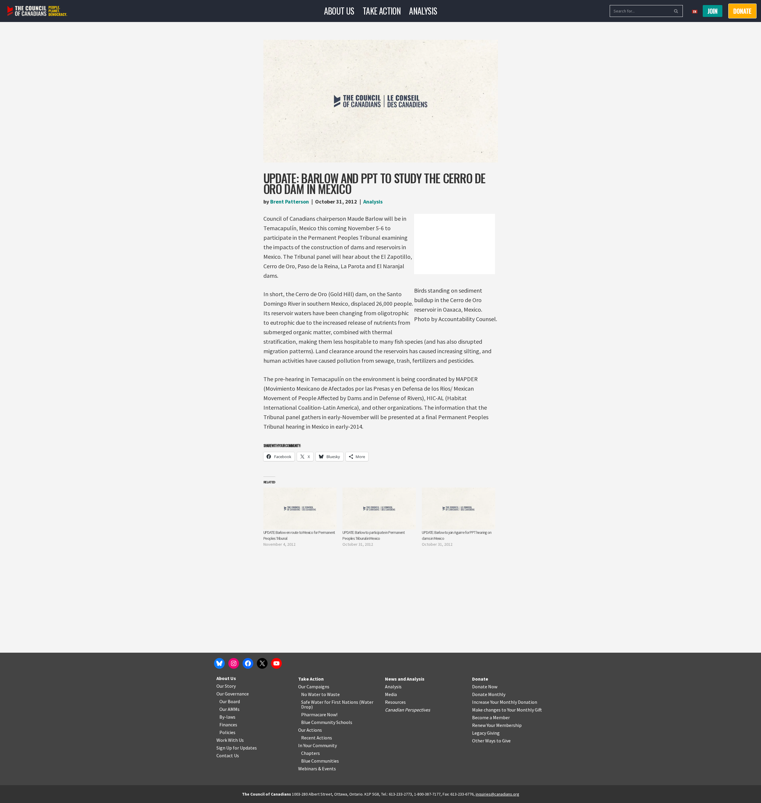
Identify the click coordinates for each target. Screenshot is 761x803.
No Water (311, 694)
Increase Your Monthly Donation (504, 702)
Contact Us (227, 755)
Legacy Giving (486, 733)
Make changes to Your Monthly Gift (507, 710)
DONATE (742, 11)
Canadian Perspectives (407, 710)
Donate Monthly (488, 694)
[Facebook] (248, 663)
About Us (339, 11)
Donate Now (484, 687)
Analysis (423, 11)
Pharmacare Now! (319, 714)
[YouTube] (276, 663)
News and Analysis (404, 679)
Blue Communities (320, 761)
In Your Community (317, 745)
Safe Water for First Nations (329, 702)
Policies (227, 732)
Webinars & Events (317, 769)
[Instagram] (233, 663)
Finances (228, 725)
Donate (480, 679)
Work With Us (230, 740)
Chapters (310, 753)
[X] (262, 663)
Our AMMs (229, 709)
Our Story (226, 686)
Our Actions (310, 730)
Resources (395, 702)
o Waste (331, 694)
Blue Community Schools (326, 722)
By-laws (227, 717)
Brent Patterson (289, 201)
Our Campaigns (313, 687)
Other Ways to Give (491, 741)
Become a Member (491, 717)
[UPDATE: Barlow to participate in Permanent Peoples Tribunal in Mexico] (379, 508)
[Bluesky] (219, 663)
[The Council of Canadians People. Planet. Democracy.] (37, 11)
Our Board (229, 701)
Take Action (382, 11)
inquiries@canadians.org (497, 794)
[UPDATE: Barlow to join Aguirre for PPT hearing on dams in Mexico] (458, 508)
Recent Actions (316, 738)
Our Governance (232, 694)
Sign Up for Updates (236, 748)
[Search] (676, 11)
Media (391, 694)
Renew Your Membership (497, 725)
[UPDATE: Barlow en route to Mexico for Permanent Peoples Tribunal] (300, 508)
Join (712, 11)
